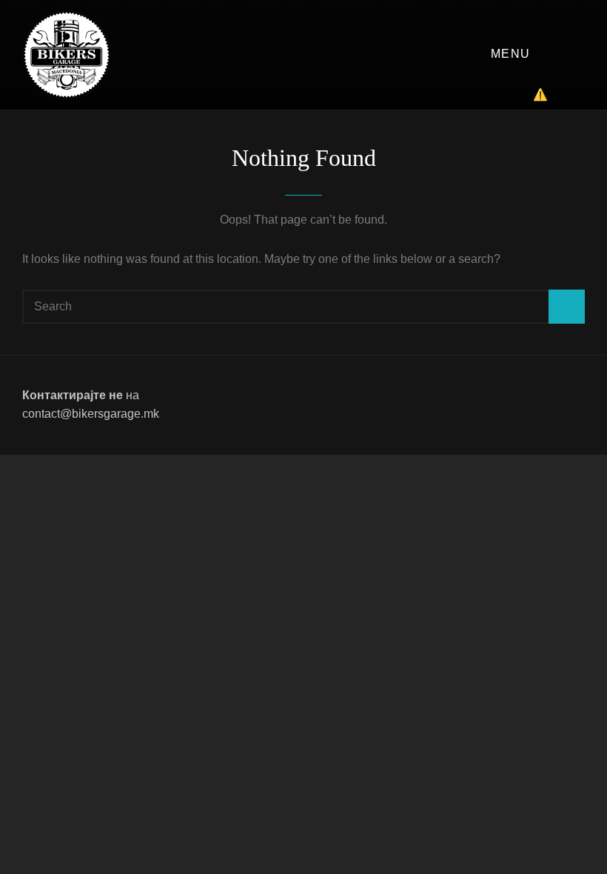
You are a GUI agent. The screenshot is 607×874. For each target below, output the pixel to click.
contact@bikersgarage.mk (90, 413)
